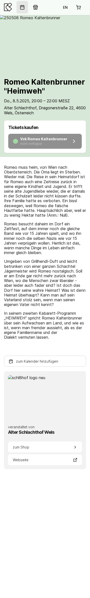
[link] (22, 7)
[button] (45, 361)
